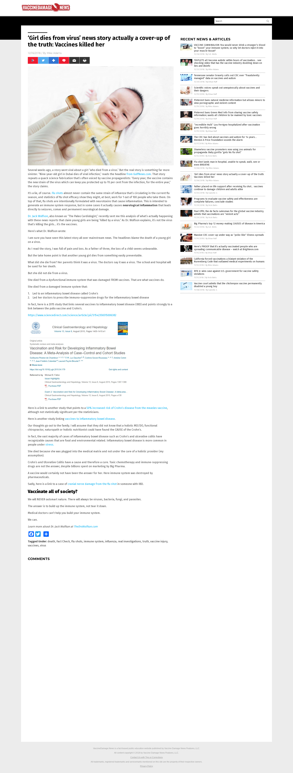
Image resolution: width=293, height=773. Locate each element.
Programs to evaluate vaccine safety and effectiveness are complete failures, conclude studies (226, 200)
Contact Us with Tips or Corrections (146, 757)
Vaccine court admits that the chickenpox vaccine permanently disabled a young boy (228, 285)
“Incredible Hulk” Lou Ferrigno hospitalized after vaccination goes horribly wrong (227, 126)
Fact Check (63, 541)
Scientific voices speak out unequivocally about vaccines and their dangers (227, 89)
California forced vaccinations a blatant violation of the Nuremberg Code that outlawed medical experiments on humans (229, 260)
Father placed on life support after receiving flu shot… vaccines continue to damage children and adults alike (228, 188)
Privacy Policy (146, 766)
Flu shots (57, 193)
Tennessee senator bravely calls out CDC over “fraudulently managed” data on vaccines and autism (226, 77)
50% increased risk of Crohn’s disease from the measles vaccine (126, 408)
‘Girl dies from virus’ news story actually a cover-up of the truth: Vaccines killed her (229, 176)
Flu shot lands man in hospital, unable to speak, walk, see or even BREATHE (227, 163)
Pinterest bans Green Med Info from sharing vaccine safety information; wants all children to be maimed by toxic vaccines (228, 114)
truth (145, 541)
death (51, 541)
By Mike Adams (212, 69)
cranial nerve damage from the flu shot (92, 484)
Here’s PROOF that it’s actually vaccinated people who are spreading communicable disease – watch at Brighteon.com (226, 248)
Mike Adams (54, 53)
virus (43, 545)
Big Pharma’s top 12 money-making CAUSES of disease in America (229, 223)
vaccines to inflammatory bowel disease (90, 418)
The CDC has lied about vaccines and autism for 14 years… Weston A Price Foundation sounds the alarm (225, 138)
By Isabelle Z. (212, 193)
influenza (110, 541)
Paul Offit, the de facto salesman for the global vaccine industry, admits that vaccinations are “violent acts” (229, 213)
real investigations (129, 541)
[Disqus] (101, 605)
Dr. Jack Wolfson (38, 216)
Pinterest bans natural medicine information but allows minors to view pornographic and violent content (229, 101)
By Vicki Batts (211, 156)
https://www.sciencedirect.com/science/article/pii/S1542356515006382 (72, 315)
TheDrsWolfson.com (86, 526)
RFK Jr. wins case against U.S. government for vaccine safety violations (226, 272)
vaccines (33, 545)
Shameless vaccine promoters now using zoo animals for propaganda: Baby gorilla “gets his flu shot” (225, 151)
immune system (94, 541)
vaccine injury (158, 541)
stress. (49, 444)
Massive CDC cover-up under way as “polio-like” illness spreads (229, 235)
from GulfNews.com (138, 174)
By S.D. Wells (211, 54)
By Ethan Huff (211, 82)
